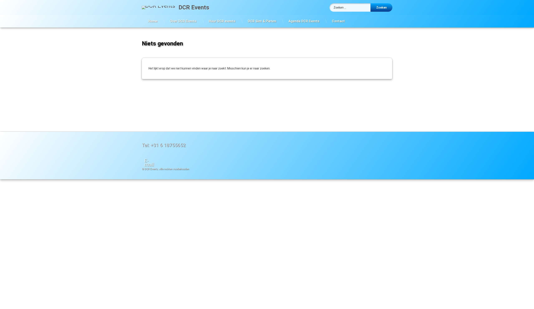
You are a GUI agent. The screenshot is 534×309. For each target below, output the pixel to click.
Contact (338, 21)
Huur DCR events (222, 21)
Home (152, 21)
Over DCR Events (183, 21)
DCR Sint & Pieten (262, 21)
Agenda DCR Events (303, 21)
